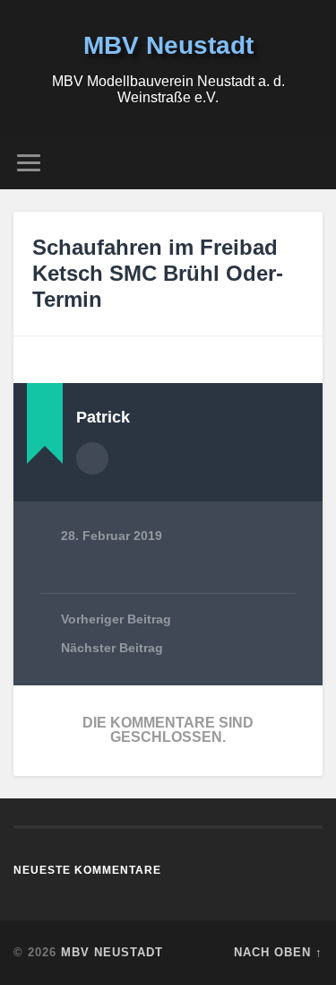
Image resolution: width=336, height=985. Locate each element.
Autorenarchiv (92, 458)
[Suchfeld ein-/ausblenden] (308, 162)
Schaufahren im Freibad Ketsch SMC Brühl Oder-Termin (157, 273)
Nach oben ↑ (278, 952)
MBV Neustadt (168, 45)
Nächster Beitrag (112, 648)
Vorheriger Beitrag (116, 619)
